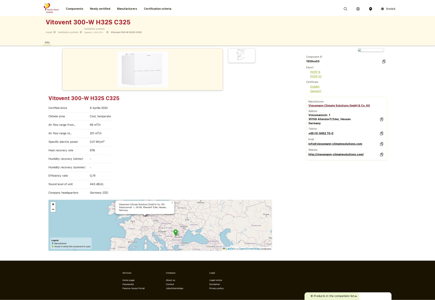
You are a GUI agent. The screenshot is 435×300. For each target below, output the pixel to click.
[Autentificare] (358, 9)
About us (170, 280)
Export (310, 67)
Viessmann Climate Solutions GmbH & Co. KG (339, 105)
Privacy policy (216, 288)
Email (311, 139)
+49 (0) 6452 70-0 (320, 133)
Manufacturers (127, 8)
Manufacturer (316, 101)
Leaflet (230, 248)
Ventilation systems (68, 32)
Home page (129, 280)
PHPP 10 (315, 76)
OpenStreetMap (249, 248)
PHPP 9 (315, 72)
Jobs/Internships (174, 288)
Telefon (312, 128)
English (314, 86)
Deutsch (315, 91)
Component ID (314, 56)
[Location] (370, 9)
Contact (170, 284)
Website (312, 150)
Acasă (49, 32)
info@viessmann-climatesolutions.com (335, 143)
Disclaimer (214, 284)
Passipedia (128, 284)
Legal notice (215, 280)
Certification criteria (157, 8)
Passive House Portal (134, 288)
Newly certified (100, 8)
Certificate (312, 82)
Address (312, 111)
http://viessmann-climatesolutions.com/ (336, 154)
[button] (175, 232)
